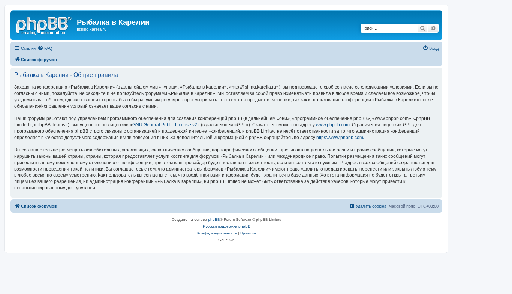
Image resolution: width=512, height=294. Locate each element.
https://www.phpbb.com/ (340, 137)
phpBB (214, 220)
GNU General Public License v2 (164, 125)
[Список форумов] (44, 24)
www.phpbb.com (333, 125)
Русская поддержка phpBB (226, 226)
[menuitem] (44, 48)
